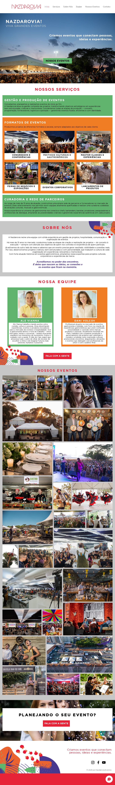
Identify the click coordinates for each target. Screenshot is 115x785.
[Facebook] (98, 762)
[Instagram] (93, 762)
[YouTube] (104, 762)
